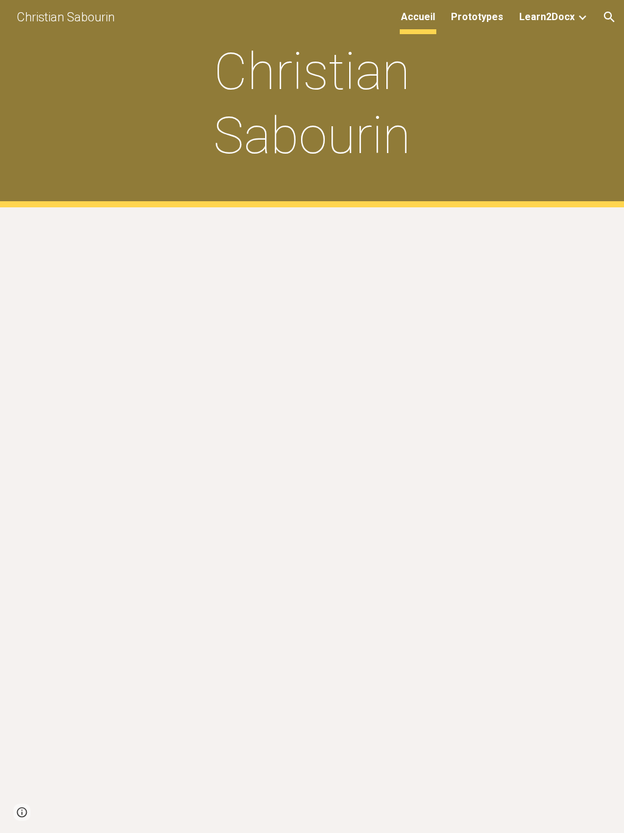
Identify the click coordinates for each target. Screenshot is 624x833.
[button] (609, 17)
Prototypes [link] (477, 17)
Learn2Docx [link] (547, 17)
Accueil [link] (418, 17)
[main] (311, 104)
